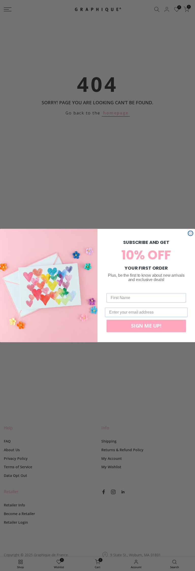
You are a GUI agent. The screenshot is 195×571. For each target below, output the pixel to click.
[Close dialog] (190, 233)
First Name (116, 289)
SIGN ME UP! (146, 326)
